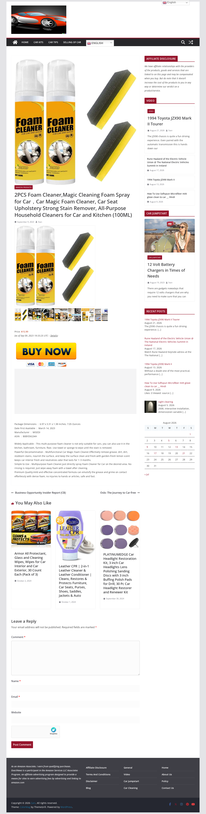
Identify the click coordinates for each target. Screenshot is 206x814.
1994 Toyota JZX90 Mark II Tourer (169, 120)
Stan (40, 222)
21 (184, 453)
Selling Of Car (72, 42)
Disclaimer (91, 781)
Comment (18, 637)
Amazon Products (23, 187)
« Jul (147, 474)
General (128, 767)
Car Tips (53, 42)
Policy (165, 781)
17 (155, 453)
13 (176, 446)
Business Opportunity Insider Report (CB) (40, 492)
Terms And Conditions (98, 774)
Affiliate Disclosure (96, 767)
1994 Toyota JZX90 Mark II (161, 179)
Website (16, 712)
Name (16, 681)
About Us (167, 774)
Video (151, 111)
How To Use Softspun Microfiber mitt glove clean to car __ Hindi (167, 195)
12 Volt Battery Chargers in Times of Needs (166, 270)
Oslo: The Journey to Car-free (118, 492)
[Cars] (15, 42)
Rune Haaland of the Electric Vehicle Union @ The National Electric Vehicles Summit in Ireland (168, 162)
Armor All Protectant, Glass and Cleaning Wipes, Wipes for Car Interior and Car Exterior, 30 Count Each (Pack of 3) (30, 564)
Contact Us (168, 787)
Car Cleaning (131, 787)
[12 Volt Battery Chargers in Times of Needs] (170, 235)
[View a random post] (191, 42)
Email (15, 696)
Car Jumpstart (155, 257)
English (97, 43)
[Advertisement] (75, 391)
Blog (88, 787)
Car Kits (38, 42)
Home (25, 42)
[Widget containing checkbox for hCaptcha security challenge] (35, 732)
